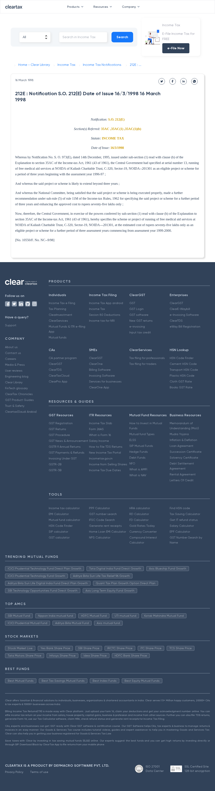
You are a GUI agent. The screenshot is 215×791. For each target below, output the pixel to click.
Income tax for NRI (102, 320)
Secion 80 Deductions (104, 314)
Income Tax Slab (100, 423)
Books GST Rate (181, 387)
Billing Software (100, 369)
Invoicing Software (102, 375)
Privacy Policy (14, 772)
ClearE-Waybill (180, 309)
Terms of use (39, 772)
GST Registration (61, 423)
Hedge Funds (138, 451)
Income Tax (97, 309)
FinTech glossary (16, 388)
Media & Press (15, 364)
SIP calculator (58, 531)
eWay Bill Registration (185, 326)
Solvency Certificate (184, 457)
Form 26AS (96, 429)
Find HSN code (180, 508)
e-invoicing (137, 326)
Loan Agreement (181, 446)
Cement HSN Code (183, 364)
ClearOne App (99, 387)
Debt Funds (137, 457)
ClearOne (96, 364)
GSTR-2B (55, 464)
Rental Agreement (183, 474)
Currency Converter (143, 531)
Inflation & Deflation (183, 440)
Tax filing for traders (142, 364)
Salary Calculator (182, 525)
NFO (132, 463)
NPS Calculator (99, 537)
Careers (10, 358)
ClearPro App (58, 381)
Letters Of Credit (182, 480)
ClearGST (176, 303)
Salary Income (99, 440)
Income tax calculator (64, 508)
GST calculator (59, 537)
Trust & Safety (14, 405)
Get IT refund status (184, 520)
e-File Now (175, 48)
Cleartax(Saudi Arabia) (21, 411)
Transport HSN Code (184, 369)
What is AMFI (138, 469)
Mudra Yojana (179, 434)
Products (73, 6)
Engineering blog (16, 376)
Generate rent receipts (105, 525)
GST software (138, 314)
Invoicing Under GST (63, 458)
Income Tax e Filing (62, 303)
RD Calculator (139, 514)
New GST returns (141, 320)
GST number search (103, 514)
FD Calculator (138, 520)
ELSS (132, 440)
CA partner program (63, 358)
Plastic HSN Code (182, 375)
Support (10, 325)
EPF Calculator (180, 531)
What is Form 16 (100, 435)
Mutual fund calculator (64, 520)
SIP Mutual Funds (141, 446)
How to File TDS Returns (105, 446)
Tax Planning (57, 309)
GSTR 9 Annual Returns (65, 446)
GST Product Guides (19, 400)
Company (129, 6)
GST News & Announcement (68, 440)
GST (132, 303)
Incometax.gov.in (101, 458)
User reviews (13, 370)
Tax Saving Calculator (185, 514)
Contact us (13, 353)
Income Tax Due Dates (105, 470)
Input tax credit (140, 332)
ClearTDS (176, 320)
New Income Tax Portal (105, 452)
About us (11, 347)
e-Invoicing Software (184, 314)
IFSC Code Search (102, 520)
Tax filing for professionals (147, 358)
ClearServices (58, 320)
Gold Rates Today (142, 525)
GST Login (136, 309)
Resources (100, 6)
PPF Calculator (99, 508)
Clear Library (13, 382)
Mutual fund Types (142, 434)
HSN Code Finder (181, 358)
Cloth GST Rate (181, 381)
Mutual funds (58, 337)
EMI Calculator (59, 514)
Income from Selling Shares (108, 464)
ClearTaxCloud (59, 375)
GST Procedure (59, 435)
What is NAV (137, 475)
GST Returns (57, 429)
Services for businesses (105, 381)
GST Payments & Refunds (66, 452)
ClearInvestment (60, 314)
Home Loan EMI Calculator (107, 531)
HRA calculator (139, 508)
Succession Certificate (186, 451)
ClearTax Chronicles (19, 394)
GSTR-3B (55, 470)
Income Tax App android (106, 303)
